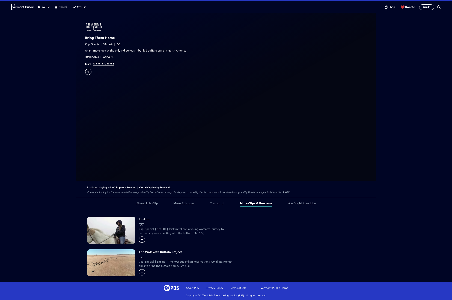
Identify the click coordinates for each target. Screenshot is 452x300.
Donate (410, 7)
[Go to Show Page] (230, 27)
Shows (63, 7)
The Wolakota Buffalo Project (160, 252)
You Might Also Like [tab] (302, 203)
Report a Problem (126, 187)
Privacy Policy (214, 288)
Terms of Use (238, 288)
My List (81, 7)
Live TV (45, 7)
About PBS (192, 288)
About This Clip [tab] (147, 203)
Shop (392, 7)
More (286, 192)
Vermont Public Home (274, 288)
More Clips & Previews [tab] (256, 203)
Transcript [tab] (217, 203)
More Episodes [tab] (184, 203)
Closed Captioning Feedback (155, 187)
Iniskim (144, 219)
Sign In (426, 7)
